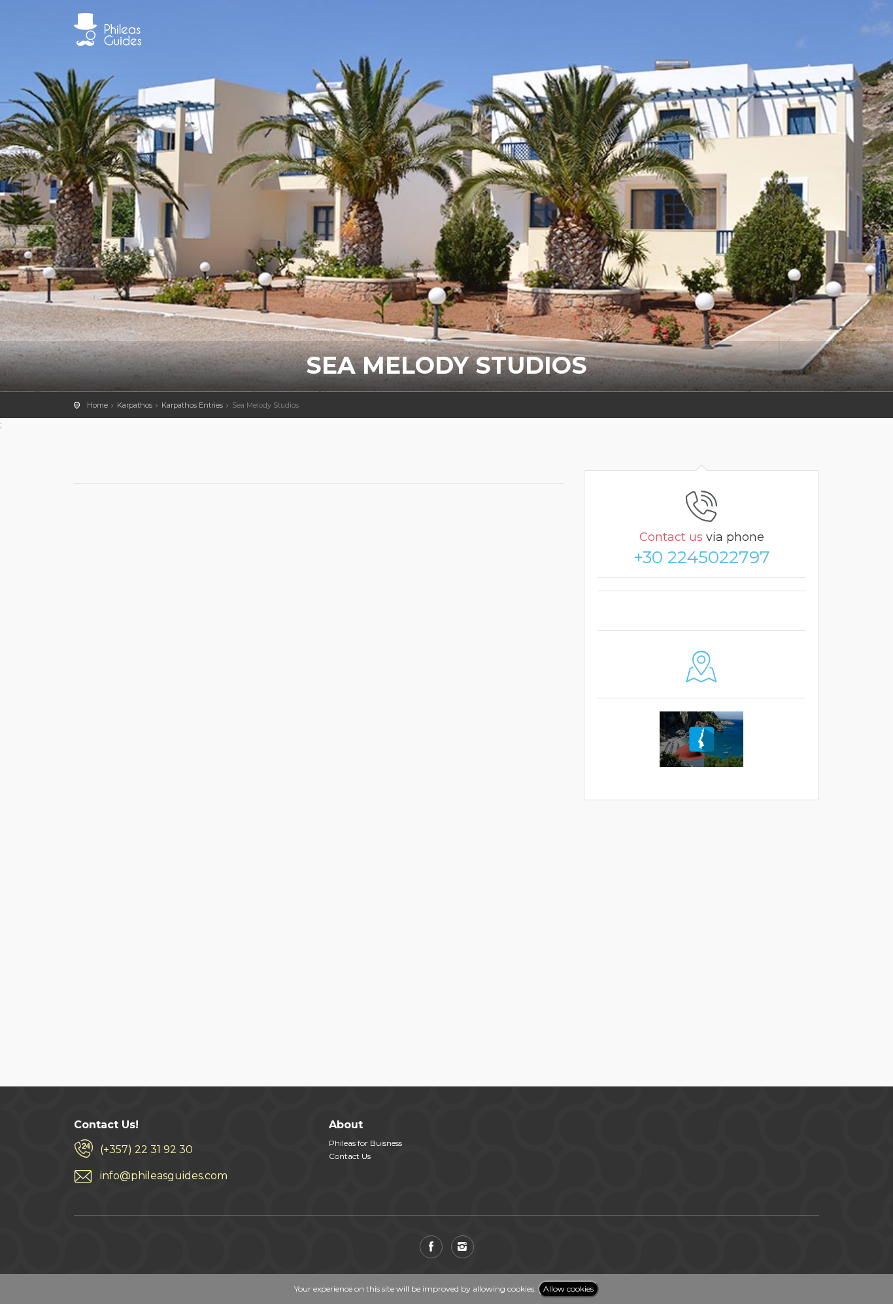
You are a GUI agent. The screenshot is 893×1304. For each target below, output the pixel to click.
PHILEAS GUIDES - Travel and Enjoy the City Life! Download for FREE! (107, 29)
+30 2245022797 (701, 557)
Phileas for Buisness (365, 1143)
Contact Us (350, 1156)
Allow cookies (568, 1289)
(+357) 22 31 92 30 (146, 1149)
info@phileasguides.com (163, 1175)
